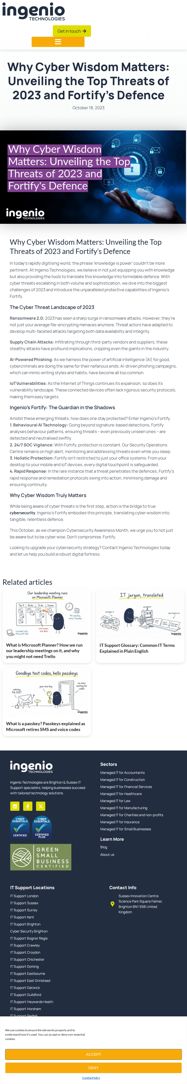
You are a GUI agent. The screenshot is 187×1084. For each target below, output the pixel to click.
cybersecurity (22, 512)
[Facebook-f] (27, 806)
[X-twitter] (40, 806)
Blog (103, 847)
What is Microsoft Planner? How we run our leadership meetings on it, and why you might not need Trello (44, 650)
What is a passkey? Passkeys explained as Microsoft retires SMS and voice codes (45, 726)
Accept (93, 1054)
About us (107, 854)
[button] (58, 42)
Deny (93, 1068)
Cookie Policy (91, 1078)
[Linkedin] (14, 806)
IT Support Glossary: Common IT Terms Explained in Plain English (137, 647)
